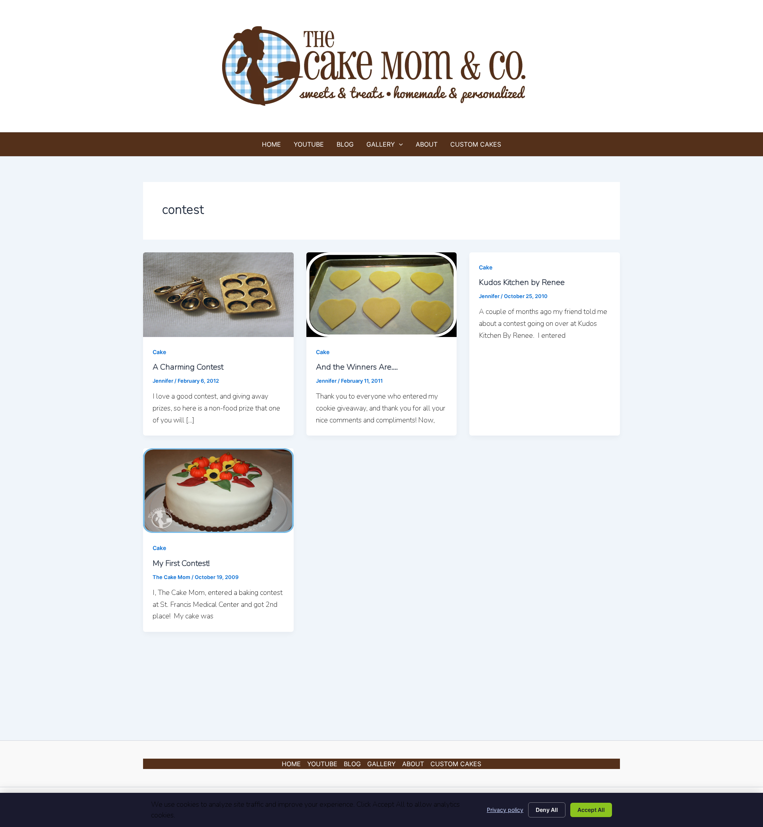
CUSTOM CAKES (475, 144)
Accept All (591, 809)
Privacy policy (505, 809)
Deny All (547, 809)
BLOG (345, 144)
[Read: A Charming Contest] (218, 294)
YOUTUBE (309, 144)
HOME (271, 144)
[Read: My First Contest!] (218, 490)
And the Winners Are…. (357, 367)
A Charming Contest (188, 367)
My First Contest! (181, 563)
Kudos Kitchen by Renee (522, 282)
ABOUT (427, 144)
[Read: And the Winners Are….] (381, 294)
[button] (399, 144)
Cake (159, 352)
